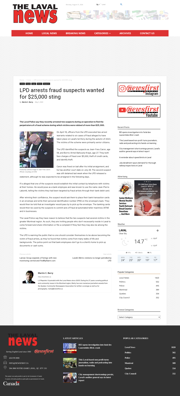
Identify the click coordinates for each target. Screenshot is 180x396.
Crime (29, 80)
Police (40, 84)
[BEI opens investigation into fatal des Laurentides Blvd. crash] (70, 348)
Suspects (46, 84)
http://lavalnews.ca (44, 277)
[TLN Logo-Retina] (35, 14)
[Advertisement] (90, 56)
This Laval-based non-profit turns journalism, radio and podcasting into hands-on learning (138, 141)
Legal (33, 84)
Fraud (28, 84)
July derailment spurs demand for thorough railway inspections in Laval (137, 164)
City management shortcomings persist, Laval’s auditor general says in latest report (139, 150)
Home (22, 80)
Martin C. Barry (27, 102)
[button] (121, 4)
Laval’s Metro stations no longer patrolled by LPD (91, 259)
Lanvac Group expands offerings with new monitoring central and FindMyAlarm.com (38, 259)
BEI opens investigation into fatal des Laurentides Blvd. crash (135, 133)
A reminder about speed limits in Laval (135, 157)
